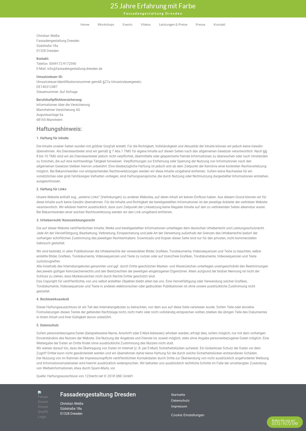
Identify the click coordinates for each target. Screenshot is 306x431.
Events (127, 24)
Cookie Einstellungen (187, 415)
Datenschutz (180, 400)
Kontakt (219, 24)
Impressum (179, 406)
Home (85, 24)
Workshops (106, 24)
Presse (200, 24)
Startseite (178, 394)
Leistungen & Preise (173, 24)
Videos (146, 24)
